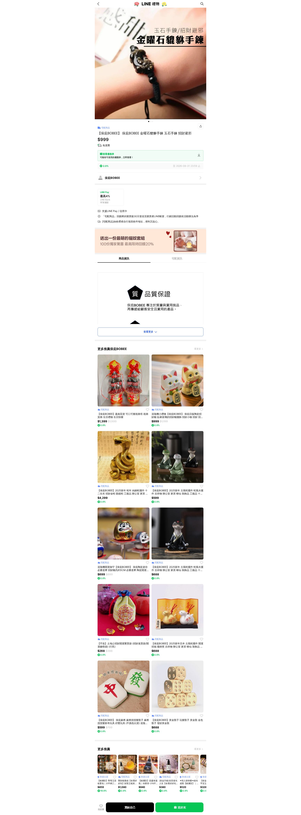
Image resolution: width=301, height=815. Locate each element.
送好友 (182, 807)
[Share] (200, 126)
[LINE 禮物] (150, 4)
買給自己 (130, 807)
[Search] (202, 3)
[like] (147, 410)
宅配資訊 (177, 258)
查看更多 (148, 331)
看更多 (197, 348)
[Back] (98, 3)
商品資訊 (124, 258)
